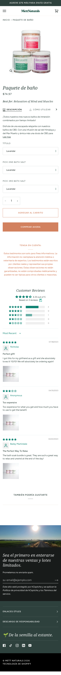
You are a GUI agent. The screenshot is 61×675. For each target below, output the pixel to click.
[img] (9, 342)
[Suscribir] (53, 580)
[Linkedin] (23, 645)
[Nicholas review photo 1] (11, 374)
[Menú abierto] (8, 11)
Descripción (14, 109)
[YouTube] (30, 645)
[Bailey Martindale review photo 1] (11, 471)
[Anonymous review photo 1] (11, 422)
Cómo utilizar (42, 109)
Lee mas (7, 137)
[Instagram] (17, 645)
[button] (16, 307)
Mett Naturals (14, 660)
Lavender (10, 151)
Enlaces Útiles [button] (12, 611)
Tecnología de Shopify (17, 664)
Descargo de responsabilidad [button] (21, 621)
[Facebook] (4, 645)
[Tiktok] (10, 645)
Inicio (6, 20)
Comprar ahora (30, 227)
